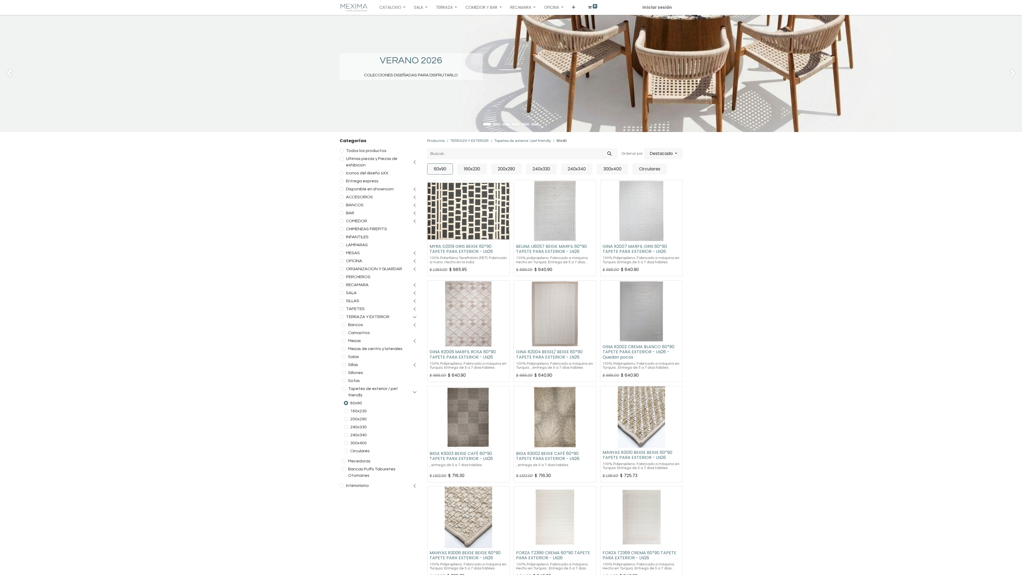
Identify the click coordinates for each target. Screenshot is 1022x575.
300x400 (358, 443)
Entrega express (362, 181)
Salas (353, 357)
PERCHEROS (358, 277)
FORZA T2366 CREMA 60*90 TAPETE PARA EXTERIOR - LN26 (553, 555)
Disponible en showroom (370, 189)
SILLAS (352, 301)
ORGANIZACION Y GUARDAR (374, 269)
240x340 (358, 435)
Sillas (353, 365)
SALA (351, 293)
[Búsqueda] (609, 153)
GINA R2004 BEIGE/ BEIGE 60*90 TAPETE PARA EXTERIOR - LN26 (549, 354)
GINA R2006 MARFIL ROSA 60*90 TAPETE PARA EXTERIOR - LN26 (463, 354)
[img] (41, 73)
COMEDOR (356, 221)
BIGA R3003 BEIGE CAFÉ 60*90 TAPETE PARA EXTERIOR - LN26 (461, 456)
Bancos (355, 325)
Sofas (354, 381)
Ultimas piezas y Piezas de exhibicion (371, 162)
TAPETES (355, 309)
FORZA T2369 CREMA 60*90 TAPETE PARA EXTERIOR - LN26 (639, 555)
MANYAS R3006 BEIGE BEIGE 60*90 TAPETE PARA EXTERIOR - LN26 (465, 555)
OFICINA (354, 261)
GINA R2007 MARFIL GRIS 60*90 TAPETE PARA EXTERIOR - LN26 (635, 248)
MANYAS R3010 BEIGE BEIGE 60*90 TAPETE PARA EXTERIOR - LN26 (637, 455)
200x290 (358, 419)
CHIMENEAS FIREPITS (366, 229)
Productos (436, 141)
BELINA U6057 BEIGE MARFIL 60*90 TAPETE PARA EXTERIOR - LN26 (551, 248)
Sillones (355, 373)
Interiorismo (357, 485)
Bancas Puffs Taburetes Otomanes (371, 472)
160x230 (358, 411)
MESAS (353, 253)
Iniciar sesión (657, 7)
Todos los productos (366, 151)
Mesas (354, 341)
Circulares (360, 451)
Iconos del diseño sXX (367, 173)
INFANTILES (357, 237)
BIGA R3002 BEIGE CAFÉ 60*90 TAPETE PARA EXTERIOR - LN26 (547, 456)
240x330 (358, 427)
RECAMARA (357, 285)
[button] (573, 7)
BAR (350, 213)
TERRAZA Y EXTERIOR (367, 317)
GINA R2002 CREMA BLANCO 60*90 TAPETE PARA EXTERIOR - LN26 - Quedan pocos (638, 352)
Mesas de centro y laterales (375, 349)
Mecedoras (359, 461)
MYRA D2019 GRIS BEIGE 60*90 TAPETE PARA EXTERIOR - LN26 (461, 248)
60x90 (356, 403)
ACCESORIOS (359, 197)
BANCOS (355, 205)
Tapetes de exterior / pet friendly (373, 392)
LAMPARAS (357, 245)
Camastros (359, 333)
